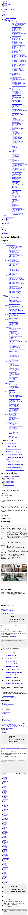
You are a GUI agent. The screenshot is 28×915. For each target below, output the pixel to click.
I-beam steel (15, 146)
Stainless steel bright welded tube (19, 56)
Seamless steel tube (13, 73)
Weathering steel (16, 205)
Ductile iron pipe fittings (17, 213)
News (4, 215)
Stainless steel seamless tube (18, 55)
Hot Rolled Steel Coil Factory (7, 613)
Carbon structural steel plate (18, 102)
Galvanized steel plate (17, 109)
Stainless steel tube (13, 52)
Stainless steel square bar (17, 50)
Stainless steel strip (16, 27)
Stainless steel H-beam (17, 43)
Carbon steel (15, 192)
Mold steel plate (15, 106)
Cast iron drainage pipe (17, 214)
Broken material (12, 415)
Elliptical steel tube (16, 161)
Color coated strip (16, 154)
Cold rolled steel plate (17, 104)
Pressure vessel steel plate (18, 120)
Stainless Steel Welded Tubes (14, 726)
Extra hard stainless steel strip (18, 24)
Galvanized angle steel (17, 133)
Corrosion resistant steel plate (18, 105)
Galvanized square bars (17, 141)
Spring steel (14, 202)
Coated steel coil (13, 78)
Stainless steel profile (14, 37)
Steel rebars (14, 186)
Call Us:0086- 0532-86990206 (8, 9)
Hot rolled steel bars (13, 377)
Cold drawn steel (16, 195)
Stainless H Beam (9, 728)
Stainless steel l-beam (17, 47)
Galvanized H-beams (17, 137)
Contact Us (6, 223)
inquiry (5, 688)
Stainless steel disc (16, 41)
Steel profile (12, 129)
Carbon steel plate (16, 101)
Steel (7, 72)
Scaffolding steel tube (17, 175)
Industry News (9, 218)
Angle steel (14, 131)
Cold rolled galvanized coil (18, 81)
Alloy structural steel (16, 190)
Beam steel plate (15, 98)
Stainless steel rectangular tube (19, 61)
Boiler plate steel (16, 100)
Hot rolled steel (15, 145)
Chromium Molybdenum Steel (19, 193)
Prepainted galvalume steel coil (19, 79)
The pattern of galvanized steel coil (17, 313)
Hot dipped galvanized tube (18, 170)
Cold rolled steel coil (16, 92)
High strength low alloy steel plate (17, 345)
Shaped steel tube (16, 178)
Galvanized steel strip (17, 155)
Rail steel (14, 150)
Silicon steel (15, 158)
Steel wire (8, 220)
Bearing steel (15, 191)
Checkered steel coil (16, 91)
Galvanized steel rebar (17, 142)
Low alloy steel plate (14, 346)
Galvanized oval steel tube (18, 163)
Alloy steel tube (15, 160)
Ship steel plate (15, 122)
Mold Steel (14, 201)
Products (5, 19)
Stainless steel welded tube (18, 70)
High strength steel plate (14, 347)
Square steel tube (16, 181)
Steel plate (11, 96)
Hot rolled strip (15, 156)
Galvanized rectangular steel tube (19, 164)
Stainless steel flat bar (17, 42)
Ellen (5, 732)
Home (4, 14)
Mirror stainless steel (16, 32)
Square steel (15, 147)
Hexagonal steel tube (17, 168)
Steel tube (11, 159)
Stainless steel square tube (18, 68)
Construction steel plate (17, 125)
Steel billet (14, 149)
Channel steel (15, 132)
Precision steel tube (16, 173)
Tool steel (14, 204)
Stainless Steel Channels (17, 39)
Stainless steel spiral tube (17, 66)
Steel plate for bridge (16, 124)
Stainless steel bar (16, 48)
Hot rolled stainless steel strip (18, 25)
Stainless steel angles (16, 38)
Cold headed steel (16, 196)
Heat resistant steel (16, 200)
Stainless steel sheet (16, 34)
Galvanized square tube (17, 166)
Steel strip (11, 151)
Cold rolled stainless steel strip (19, 23)
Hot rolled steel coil (16, 93)
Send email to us (4, 515)
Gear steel (14, 199)
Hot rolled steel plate (16, 113)
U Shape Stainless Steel (6, 725)
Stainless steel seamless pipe (18, 54)
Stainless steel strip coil (17, 28)
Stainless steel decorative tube (18, 59)
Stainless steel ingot (16, 46)
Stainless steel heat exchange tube (19, 60)
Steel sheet (14, 127)
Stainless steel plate (13, 21)
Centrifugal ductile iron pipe (18, 209)
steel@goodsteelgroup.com (9, 697)
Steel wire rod (15, 183)
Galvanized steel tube (17, 165)
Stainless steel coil (16, 29)
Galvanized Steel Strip (6, 609)
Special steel (12, 188)
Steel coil (11, 88)
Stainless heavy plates (17, 30)
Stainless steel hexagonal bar (18, 45)
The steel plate (9, 222)
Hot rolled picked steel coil (18, 84)
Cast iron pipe (12, 206)
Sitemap (7, 724)
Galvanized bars (15, 140)
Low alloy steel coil (16, 95)
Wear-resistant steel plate (17, 128)
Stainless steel (9, 20)
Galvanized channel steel (17, 134)
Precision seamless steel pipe (18, 75)
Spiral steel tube (15, 179)
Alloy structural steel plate (18, 97)
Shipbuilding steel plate (17, 123)
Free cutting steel (16, 197)
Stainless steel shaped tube (18, 65)
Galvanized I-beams (16, 138)
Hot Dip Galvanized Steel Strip (8, 612)
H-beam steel (15, 143)
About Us (5, 15)
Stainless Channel (16, 725)
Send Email (3, 730)
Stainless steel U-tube (17, 69)
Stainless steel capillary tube (18, 57)
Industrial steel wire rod (17, 184)
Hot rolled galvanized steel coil (19, 83)
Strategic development (11, 18)
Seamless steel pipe (16, 74)
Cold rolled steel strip (17, 152)
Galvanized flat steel (16, 136)
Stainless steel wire (16, 51)
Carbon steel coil (16, 89)
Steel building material (14, 182)
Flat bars (14, 107)
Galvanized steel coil (16, 82)
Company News (10, 217)
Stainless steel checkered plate (19, 33)
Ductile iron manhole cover (18, 211)
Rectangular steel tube (17, 174)
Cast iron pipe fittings (17, 208)
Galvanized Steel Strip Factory (7, 610)
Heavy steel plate (16, 119)
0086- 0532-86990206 (8, 696)
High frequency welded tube (18, 169)
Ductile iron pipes (16, 210)
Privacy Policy (12, 724)
